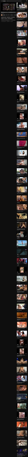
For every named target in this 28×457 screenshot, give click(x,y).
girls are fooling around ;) (20, 193)
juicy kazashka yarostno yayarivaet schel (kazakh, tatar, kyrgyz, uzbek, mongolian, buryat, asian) (21, 229)
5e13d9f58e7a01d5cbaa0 (20, 346)
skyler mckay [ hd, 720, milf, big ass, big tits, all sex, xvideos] (20, 291)
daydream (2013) (19, 55)
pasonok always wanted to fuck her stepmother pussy (20, 382)
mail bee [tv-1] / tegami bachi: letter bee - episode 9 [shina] (21, 455)
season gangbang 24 (10, 18)
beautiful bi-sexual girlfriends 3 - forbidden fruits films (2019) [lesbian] (21, 111)
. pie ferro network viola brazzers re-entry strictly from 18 (21, 19)
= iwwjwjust (18, 273)
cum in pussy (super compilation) (21, 328)
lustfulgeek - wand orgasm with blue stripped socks (20, 37)
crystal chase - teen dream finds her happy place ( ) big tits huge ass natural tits (20, 129)
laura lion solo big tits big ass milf (21, 138)
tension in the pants (19, 310)
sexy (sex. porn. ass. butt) (20, 46)
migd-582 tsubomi (19, 364)
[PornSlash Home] (4, 1)
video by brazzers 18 (19, 337)
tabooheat (2, 18)
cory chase (5, 18)
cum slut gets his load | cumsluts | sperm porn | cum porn (21, 355)
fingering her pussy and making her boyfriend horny (20, 147)
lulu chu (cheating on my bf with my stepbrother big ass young (21, 157)
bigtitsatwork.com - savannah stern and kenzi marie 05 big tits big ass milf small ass (20, 438)
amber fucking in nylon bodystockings (19, 184)
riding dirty (18, 446)
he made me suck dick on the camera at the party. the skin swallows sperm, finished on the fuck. (21, 420)
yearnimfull (18, 238)
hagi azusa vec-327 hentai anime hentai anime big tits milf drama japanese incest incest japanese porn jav (21, 302)
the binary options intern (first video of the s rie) (20, 400)
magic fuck (18, 428)
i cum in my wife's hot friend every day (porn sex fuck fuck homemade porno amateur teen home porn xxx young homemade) (21, 74)
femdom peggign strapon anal (20, 373)
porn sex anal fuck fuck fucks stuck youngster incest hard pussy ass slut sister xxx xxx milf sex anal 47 (21, 93)
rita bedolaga (18, 282)
